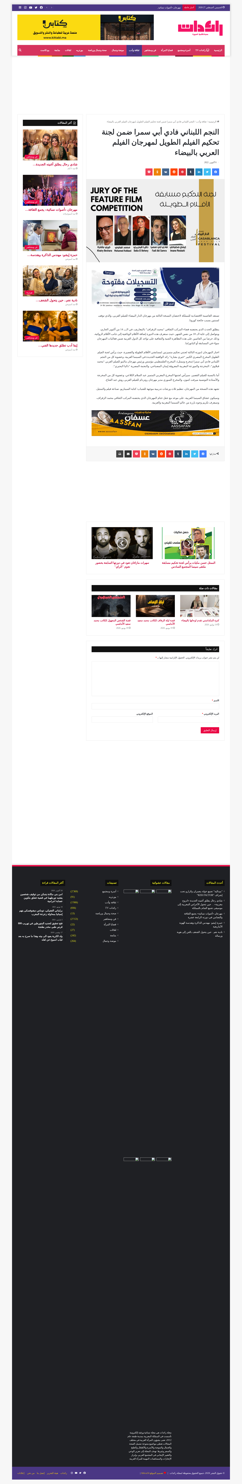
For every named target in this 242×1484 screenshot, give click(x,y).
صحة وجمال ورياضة (97, 50)
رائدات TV (200, 50)
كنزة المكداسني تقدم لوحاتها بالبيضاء (200, 620)
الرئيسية (218, 50)
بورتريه (79, 50)
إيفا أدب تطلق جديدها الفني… (57, 345)
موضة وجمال (118, 50)
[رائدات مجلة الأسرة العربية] (200, 28)
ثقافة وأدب (134, 50)
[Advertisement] (121, 84)
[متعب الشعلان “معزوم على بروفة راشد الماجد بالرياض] (163, 894)
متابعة (57, 50)
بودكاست (44, 50)
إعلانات (20, 1473)
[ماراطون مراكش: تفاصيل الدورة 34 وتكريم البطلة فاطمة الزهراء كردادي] (147, 1161)
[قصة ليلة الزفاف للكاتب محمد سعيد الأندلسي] (155, 606)
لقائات (68, 50)
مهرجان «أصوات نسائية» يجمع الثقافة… (51, 209)
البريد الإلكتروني (210, 713)
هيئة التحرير (52, 1473)
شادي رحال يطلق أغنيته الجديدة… (55, 164)
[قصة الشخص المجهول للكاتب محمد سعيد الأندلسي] (111, 606)
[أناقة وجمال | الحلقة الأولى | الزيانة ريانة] (163, 1290)
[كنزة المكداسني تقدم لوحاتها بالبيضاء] (199, 606)
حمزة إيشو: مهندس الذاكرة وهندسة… (52, 255)
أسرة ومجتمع (184, 50)
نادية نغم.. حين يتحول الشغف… (56, 300)
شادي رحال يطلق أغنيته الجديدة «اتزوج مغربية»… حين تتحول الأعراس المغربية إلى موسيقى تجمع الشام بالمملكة (200, 904)
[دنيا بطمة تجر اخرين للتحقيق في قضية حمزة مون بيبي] (131, 1290)
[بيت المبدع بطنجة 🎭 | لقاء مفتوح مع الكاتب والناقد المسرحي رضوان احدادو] (131, 1023)
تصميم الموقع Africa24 (152, 1473)
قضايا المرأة (167, 50)
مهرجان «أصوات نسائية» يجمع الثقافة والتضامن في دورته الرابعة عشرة (146, 7)
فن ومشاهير (150, 50)
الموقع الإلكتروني (144, 713)
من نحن (31, 1473)
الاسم (215, 700)
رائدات (63, 1473)
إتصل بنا (41, 1473)
